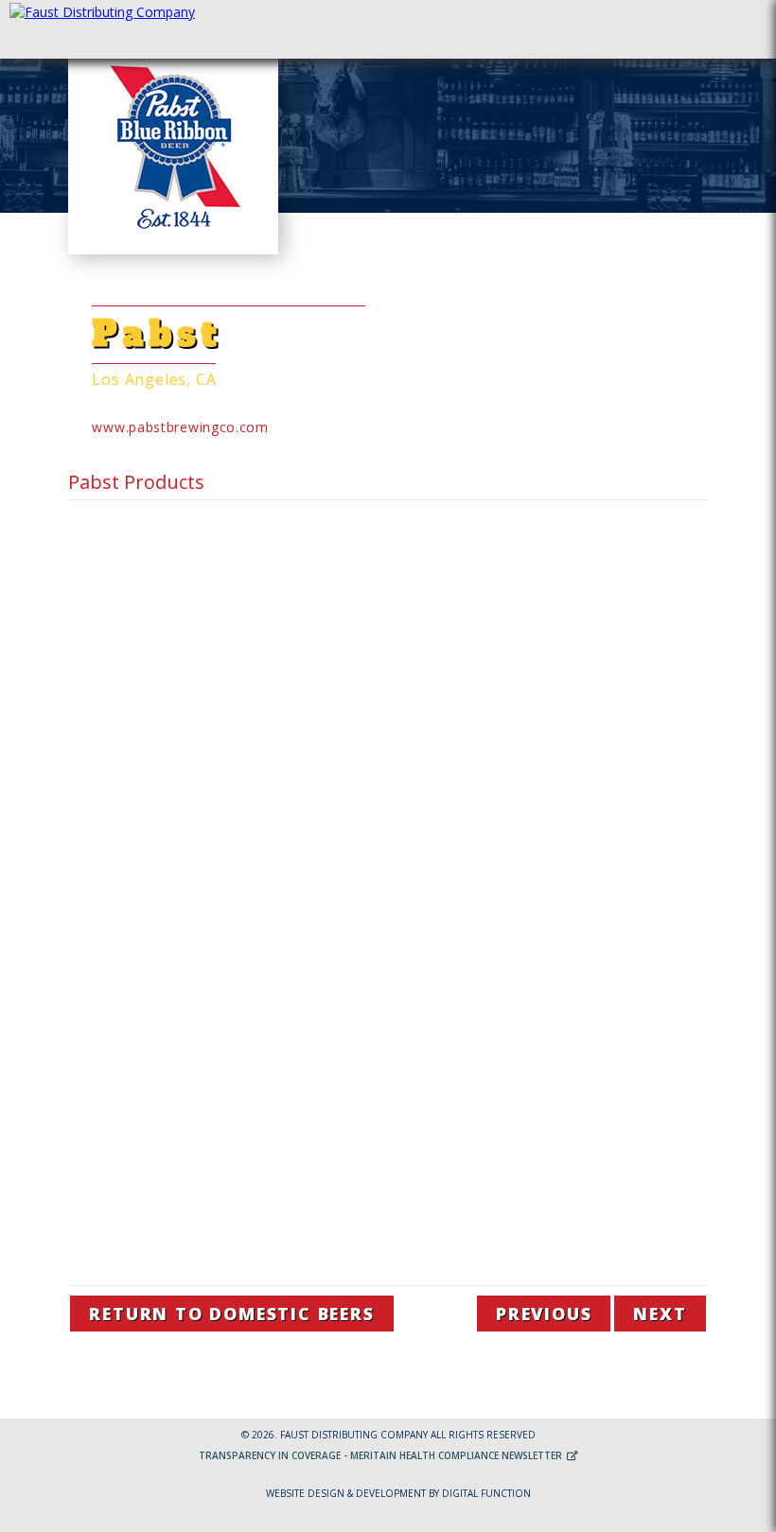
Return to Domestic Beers (231, 1313)
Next (659, 1313)
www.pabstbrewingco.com (180, 427)
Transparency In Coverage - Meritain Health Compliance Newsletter (382, 1455)
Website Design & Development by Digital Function (398, 1493)
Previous (543, 1313)
